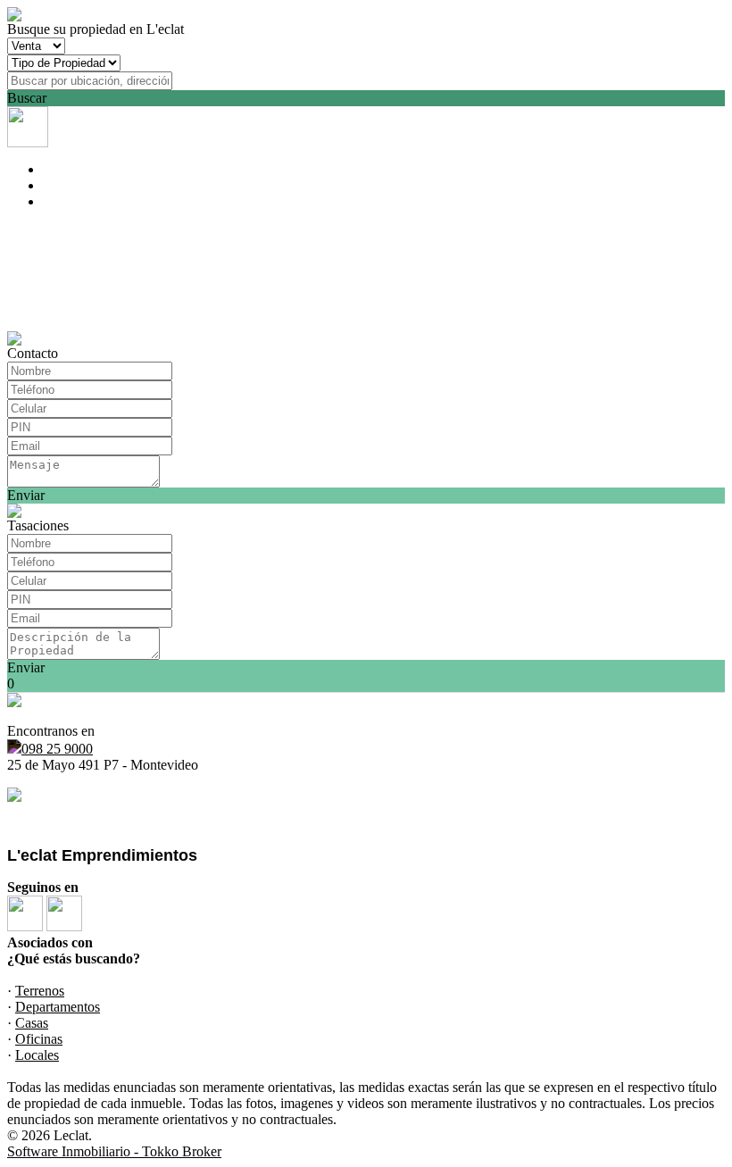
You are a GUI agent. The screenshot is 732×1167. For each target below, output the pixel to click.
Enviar (26, 495)
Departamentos (57, 1006)
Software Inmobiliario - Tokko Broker (114, 1151)
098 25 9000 (57, 748)
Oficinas (38, 1038)
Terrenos (39, 990)
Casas (31, 1022)
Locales (37, 1055)
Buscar (26, 97)
